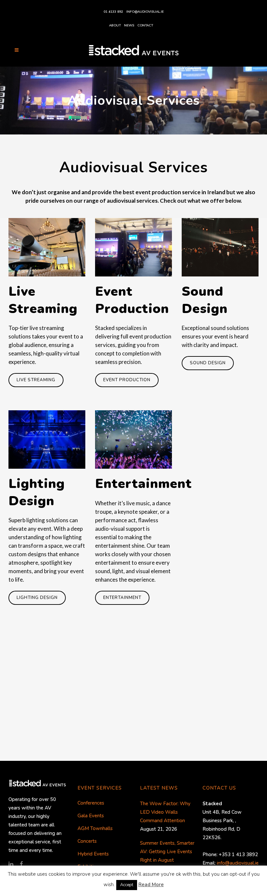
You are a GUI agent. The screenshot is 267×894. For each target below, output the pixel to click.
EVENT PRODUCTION (126, 380)
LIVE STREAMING (36, 380)
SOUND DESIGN (208, 363)
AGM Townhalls (95, 828)
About (115, 25)
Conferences (90, 803)
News (129, 25)
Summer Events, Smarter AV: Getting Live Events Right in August (167, 851)
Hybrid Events (93, 854)
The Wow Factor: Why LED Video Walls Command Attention (165, 812)
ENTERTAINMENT (122, 598)
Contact (145, 25)
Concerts (87, 841)
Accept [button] (126, 885)
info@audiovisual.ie (145, 11)
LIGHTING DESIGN (37, 598)
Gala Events (90, 815)
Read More (151, 884)
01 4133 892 (113, 11)
